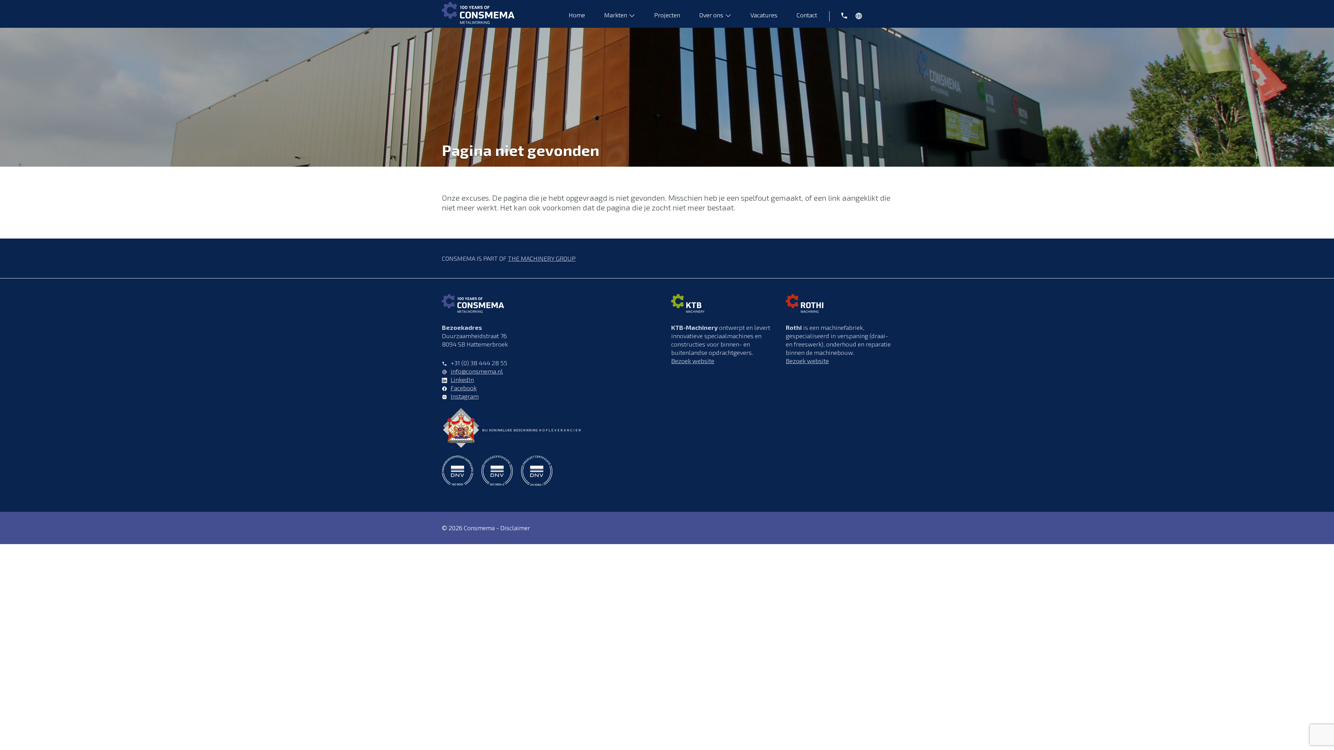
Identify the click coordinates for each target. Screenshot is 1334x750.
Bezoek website (692, 361)
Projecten (667, 15)
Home (577, 15)
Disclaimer (515, 528)
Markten (615, 15)
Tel (840, 15)
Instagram (465, 396)
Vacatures (763, 15)
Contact (807, 15)
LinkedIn (462, 379)
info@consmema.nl (477, 371)
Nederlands (861, 17)
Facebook (464, 388)
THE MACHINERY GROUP (542, 258)
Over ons (711, 15)
